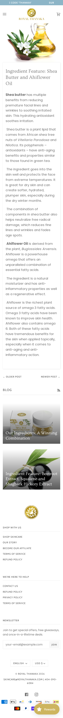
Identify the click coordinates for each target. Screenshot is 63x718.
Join (54, 644)
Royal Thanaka (28, 673)
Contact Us (10, 586)
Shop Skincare (12, 536)
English (19, 663)
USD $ (39, 663)
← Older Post (12, 376)
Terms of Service (14, 553)
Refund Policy (12, 591)
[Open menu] (8, 14)
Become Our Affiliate (17, 548)
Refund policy (12, 559)
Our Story (10, 542)
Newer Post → (50, 376)
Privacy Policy (13, 597)
